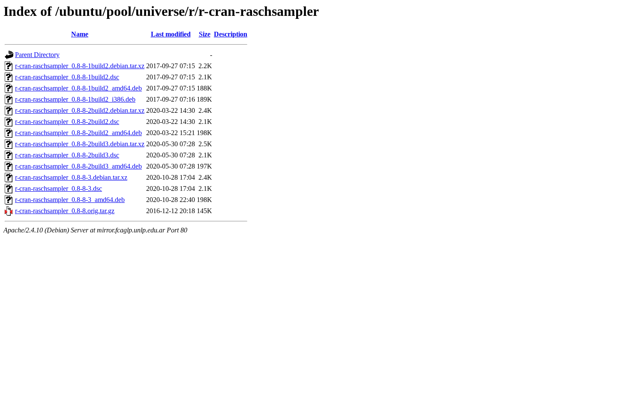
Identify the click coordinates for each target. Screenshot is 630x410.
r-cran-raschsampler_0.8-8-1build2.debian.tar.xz (79, 65)
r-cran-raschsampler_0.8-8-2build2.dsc (67, 121)
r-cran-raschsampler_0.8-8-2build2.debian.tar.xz (79, 110)
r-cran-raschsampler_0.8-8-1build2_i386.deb (75, 99)
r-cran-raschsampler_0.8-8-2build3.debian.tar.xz (79, 144)
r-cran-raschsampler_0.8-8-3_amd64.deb (70, 199)
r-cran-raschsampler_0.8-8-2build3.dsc (67, 155)
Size (204, 34)
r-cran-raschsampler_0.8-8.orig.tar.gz (64, 210)
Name (79, 34)
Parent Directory (37, 54)
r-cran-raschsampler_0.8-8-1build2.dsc (67, 77)
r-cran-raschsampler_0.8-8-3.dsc (58, 188)
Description (230, 34)
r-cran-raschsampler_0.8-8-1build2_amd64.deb (78, 88)
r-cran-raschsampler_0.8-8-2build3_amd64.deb (78, 166)
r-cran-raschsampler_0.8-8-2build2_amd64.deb (78, 132)
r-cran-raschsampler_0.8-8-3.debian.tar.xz (71, 177)
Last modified (171, 34)
